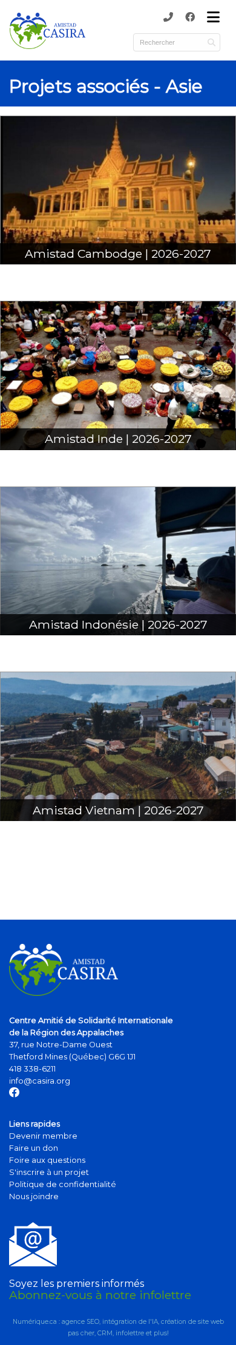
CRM (105, 1333)
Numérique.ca (35, 1322)
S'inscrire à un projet (49, 1172)
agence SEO (80, 1322)
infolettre (130, 1333)
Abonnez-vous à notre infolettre (100, 1295)
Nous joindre (34, 1196)
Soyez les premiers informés (76, 1283)
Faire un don (33, 1148)
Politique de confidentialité (62, 1184)
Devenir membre (43, 1135)
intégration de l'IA (130, 1322)
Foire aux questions (47, 1160)
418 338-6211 (32, 1068)
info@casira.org (39, 1080)
